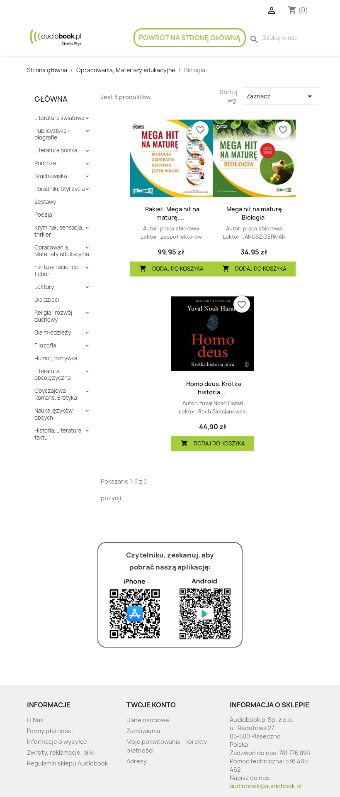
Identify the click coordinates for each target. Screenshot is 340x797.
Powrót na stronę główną (189, 37)
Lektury (44, 287)
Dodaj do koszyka (171, 268)
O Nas (35, 720)
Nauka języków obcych (53, 414)
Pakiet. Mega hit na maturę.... (172, 213)
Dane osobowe (147, 720)
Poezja (43, 214)
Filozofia (45, 345)
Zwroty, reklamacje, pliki (60, 752)
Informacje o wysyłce (57, 742)
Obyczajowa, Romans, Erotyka (55, 394)
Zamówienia (143, 731)
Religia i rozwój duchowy (53, 316)
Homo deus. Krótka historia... (213, 388)
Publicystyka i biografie (51, 134)
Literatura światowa (59, 118)
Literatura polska (55, 150)
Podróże (45, 163)
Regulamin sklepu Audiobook (67, 763)
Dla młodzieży (52, 332)
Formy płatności (50, 731)
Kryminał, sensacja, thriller (58, 231)
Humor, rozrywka (55, 358)
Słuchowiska (50, 176)
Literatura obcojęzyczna (52, 375)
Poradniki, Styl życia (59, 189)
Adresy (136, 761)
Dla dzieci (46, 299)
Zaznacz (280, 96)
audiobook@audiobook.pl (265, 786)
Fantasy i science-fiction (57, 271)
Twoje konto (151, 704)
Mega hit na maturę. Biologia (255, 213)
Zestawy (45, 201)
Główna (51, 99)
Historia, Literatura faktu (57, 434)
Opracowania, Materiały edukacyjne (61, 251)
